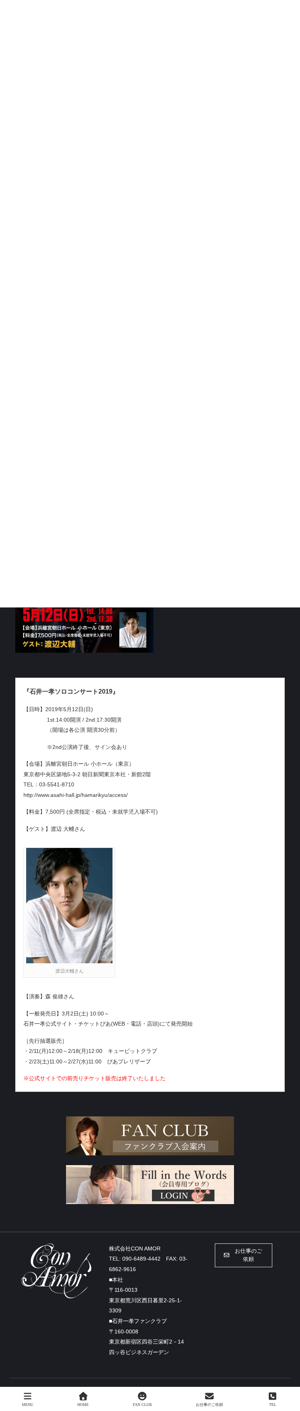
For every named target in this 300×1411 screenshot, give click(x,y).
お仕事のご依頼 (209, 1404)
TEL (272, 1404)
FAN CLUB (142, 1404)
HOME (83, 1404)
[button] (243, 1255)
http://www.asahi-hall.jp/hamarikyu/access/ (75, 795)
